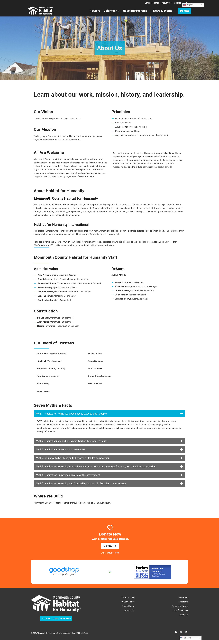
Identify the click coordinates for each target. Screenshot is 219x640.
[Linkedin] (186, 632)
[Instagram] (181, 632)
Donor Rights (128, 606)
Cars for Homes (152, 3)
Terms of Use (128, 597)
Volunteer (183, 597)
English (190, 5)
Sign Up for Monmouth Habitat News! (56, 618)
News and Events (180, 606)
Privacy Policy (127, 601)
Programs (183, 601)
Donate (184, 10)
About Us (183, 614)
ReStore (95, 10)
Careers (177, 3)
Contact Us (129, 610)
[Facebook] (176, 632)
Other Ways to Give (110, 552)
